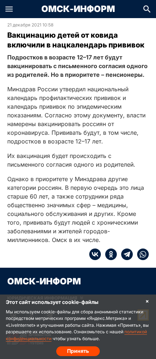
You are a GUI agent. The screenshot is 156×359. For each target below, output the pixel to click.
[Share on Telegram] (125, 254)
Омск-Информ (78, 9)
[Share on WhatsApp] (141, 254)
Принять (78, 351)
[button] (9, 9)
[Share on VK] (95, 254)
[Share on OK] (109, 254)
